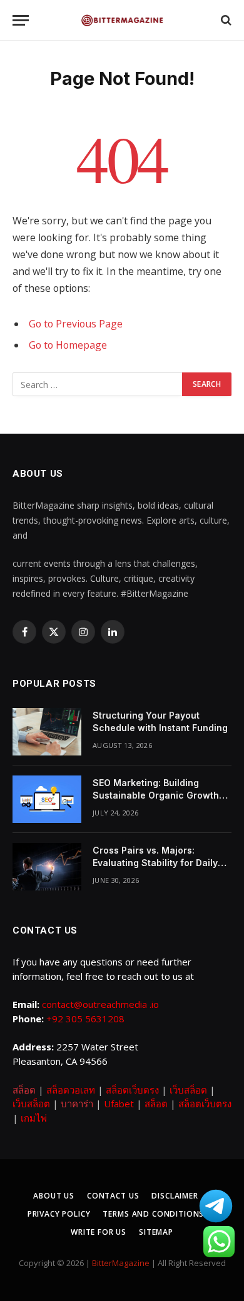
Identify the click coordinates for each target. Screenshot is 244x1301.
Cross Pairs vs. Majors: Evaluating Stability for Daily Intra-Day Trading (155, 862)
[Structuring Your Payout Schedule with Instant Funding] (47, 731)
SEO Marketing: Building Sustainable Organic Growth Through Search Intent (156, 795)
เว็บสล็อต (188, 1090)
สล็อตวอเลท (70, 1090)
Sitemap (156, 1232)
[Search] (224, 20)
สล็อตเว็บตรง (132, 1090)
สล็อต (24, 1090)
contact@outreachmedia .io (100, 1004)
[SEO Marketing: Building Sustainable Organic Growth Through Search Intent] (47, 799)
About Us (53, 1195)
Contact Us (113, 1195)
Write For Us (98, 1232)
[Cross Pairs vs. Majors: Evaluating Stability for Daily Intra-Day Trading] (47, 866)
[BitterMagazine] (122, 20)
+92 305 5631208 (85, 1018)
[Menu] (21, 20)
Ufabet (119, 1103)
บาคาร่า (77, 1103)
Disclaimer (174, 1195)
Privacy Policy (59, 1214)
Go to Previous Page (76, 324)
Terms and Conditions (153, 1214)
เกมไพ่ (34, 1118)
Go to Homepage (68, 345)
